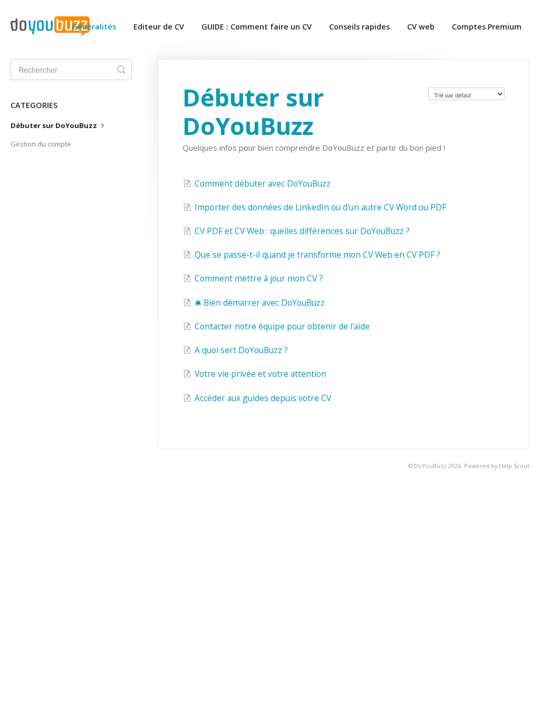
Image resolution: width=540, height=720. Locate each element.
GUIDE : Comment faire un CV (256, 27)
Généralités (94, 27)
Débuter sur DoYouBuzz (55, 125)
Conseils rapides (359, 27)
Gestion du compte (41, 144)
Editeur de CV (158, 27)
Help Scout (514, 466)
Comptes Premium (487, 27)
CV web (421, 27)
